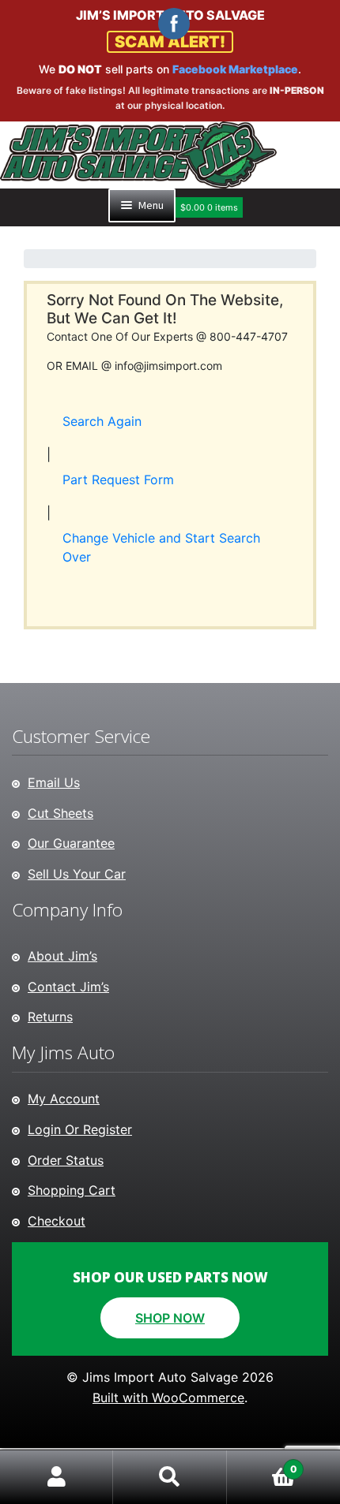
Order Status (66, 1160)
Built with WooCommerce (168, 1397)
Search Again (102, 421)
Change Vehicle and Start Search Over (161, 547)
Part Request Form (118, 479)
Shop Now (170, 1318)
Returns (50, 1016)
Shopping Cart (71, 1190)
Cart (262, 1463)
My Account (64, 1099)
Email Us (54, 782)
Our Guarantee (71, 843)
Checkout (56, 1221)
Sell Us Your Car (77, 874)
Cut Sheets (60, 813)
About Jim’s (62, 956)
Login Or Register (80, 1129)
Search (169, 1477)
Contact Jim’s (68, 987)
